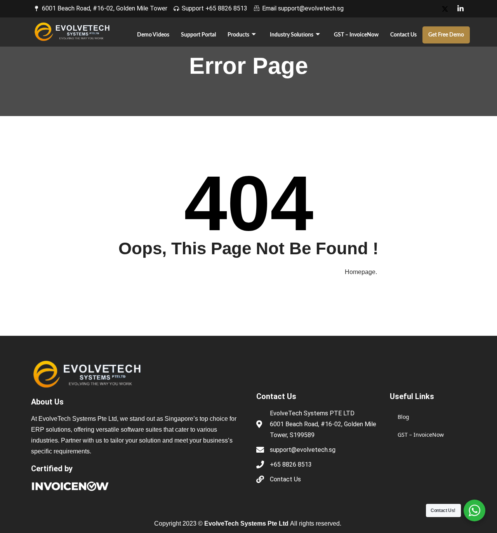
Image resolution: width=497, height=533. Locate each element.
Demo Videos (153, 35)
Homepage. (361, 272)
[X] (445, 8)
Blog (403, 416)
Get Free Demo (446, 35)
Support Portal (198, 35)
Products (238, 35)
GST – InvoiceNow (356, 35)
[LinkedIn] (460, 8)
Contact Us (403, 35)
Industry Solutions (291, 35)
